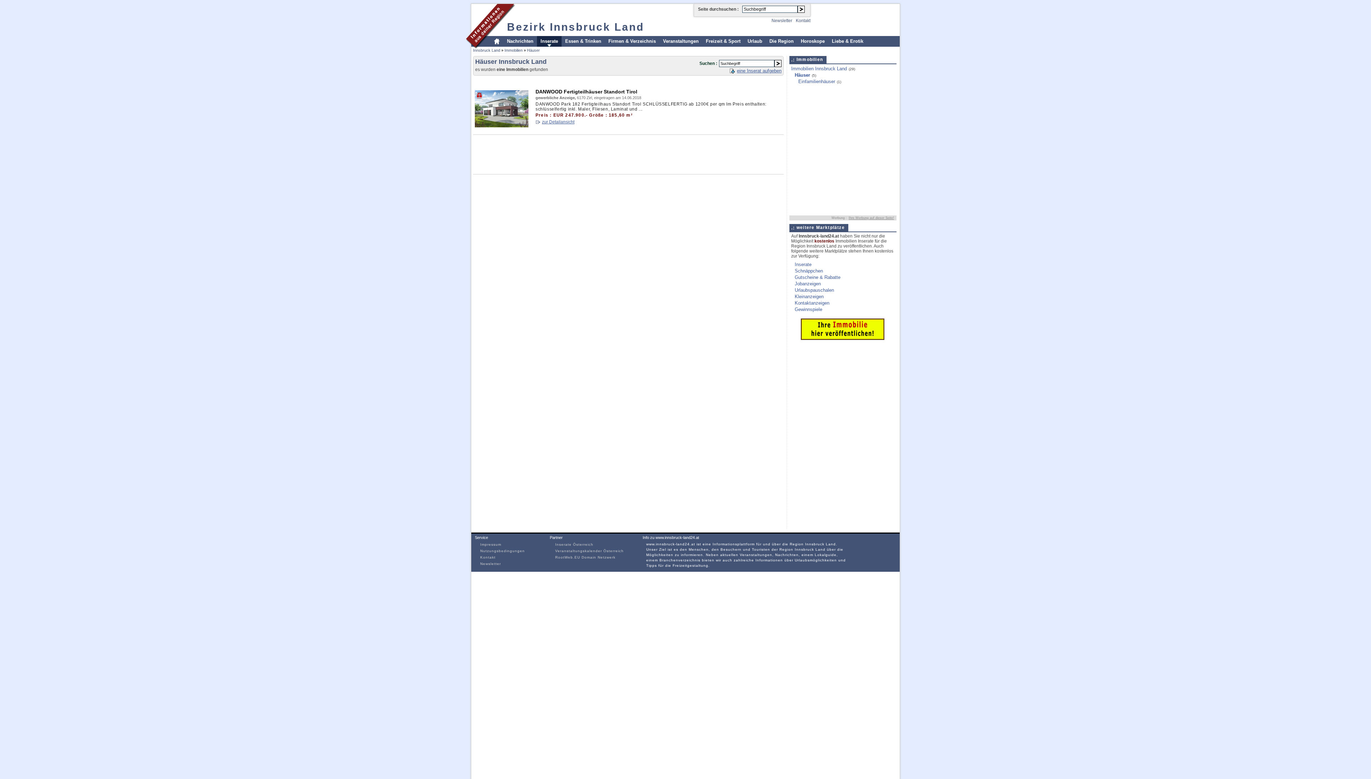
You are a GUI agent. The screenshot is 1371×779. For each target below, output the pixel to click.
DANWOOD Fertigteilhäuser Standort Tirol (586, 92)
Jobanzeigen (808, 283)
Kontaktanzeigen (812, 303)
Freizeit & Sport (723, 41)
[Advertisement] (603, 80)
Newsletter (782, 20)
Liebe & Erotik (847, 41)
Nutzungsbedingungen (502, 551)
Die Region (781, 41)
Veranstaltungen (681, 41)
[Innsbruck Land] (491, 47)
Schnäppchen (809, 271)
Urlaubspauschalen (814, 290)
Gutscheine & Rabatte (817, 277)
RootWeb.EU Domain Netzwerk (585, 557)
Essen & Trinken (583, 41)
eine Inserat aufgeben (759, 70)
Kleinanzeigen (809, 296)
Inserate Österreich (574, 544)
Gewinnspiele (808, 309)
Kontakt (803, 20)
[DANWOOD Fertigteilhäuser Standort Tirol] (501, 127)
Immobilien (513, 50)
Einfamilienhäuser (816, 81)
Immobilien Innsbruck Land (819, 68)
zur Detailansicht (558, 121)
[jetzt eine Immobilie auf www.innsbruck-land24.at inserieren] (842, 338)
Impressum (490, 544)
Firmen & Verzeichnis (632, 41)
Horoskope (813, 41)
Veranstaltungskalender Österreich (589, 551)
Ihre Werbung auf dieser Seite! (871, 218)
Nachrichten (520, 41)
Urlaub (755, 41)
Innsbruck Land (486, 50)
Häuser (533, 50)
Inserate (549, 41)
